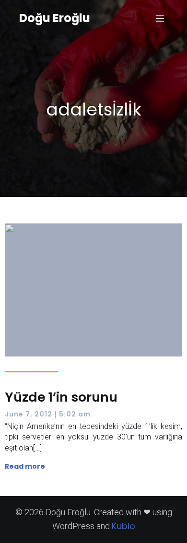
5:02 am (75, 414)
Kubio (123, 526)
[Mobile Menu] (160, 18)
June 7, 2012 (28, 414)
